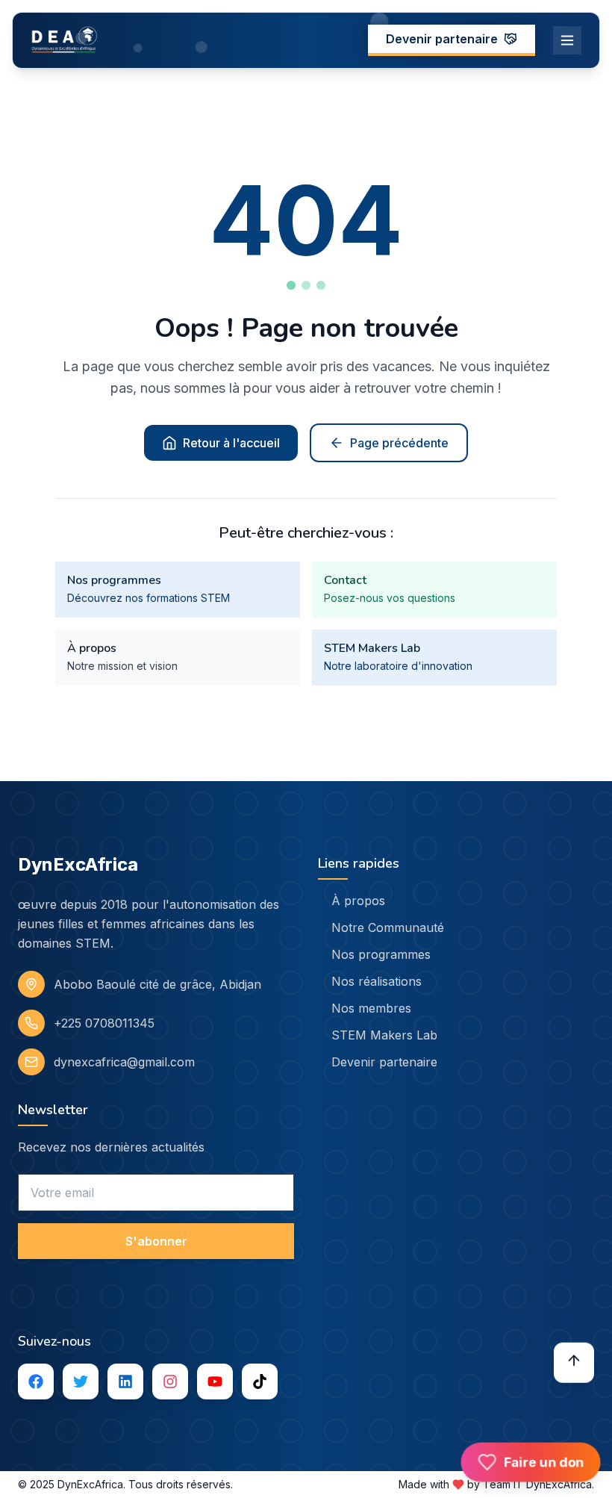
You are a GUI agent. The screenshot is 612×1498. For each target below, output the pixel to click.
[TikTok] (260, 1381)
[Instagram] (170, 1381)
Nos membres (371, 1008)
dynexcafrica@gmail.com (124, 1061)
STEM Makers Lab (384, 1035)
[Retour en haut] (574, 1361)
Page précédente (399, 442)
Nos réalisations (376, 981)
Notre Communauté (387, 927)
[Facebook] (36, 1381)
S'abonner (156, 1241)
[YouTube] (215, 1381)
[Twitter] (81, 1381)
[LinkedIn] (125, 1381)
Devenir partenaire (442, 38)
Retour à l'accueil (231, 442)
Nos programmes (381, 954)
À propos (358, 900)
